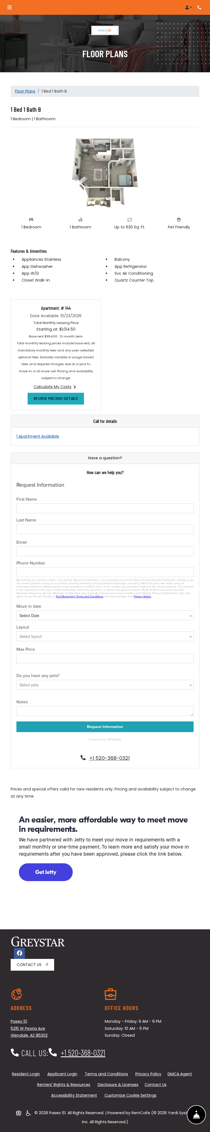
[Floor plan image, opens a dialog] (105, 173)
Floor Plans (25, 91)
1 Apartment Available (37, 436)
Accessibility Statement (75, 1095)
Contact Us (30, 964)
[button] (188, 7)
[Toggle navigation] (9, 7)
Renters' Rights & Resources (64, 1084)
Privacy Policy (149, 1074)
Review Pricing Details (59, 398)
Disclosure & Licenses (119, 1084)
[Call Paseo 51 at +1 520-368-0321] (200, 7)
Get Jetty (45, 872)
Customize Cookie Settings (130, 1095)
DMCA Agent (181, 1074)
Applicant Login (63, 1074)
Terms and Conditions (107, 1074)
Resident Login (27, 1074)
